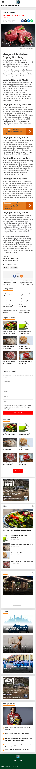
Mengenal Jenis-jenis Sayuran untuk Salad (9, 294)
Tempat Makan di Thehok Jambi (14, 589)
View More (18, 471)
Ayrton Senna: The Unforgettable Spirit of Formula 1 (17, 728)
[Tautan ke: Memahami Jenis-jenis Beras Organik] (6, 547)
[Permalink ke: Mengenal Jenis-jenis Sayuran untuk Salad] (10, 325)
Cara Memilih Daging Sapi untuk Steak (9, 305)
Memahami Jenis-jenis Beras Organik (9, 299)
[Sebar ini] (22, 20)
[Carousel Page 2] (16, 605)
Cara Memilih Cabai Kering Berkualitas (24, 311)
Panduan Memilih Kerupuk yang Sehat (24, 299)
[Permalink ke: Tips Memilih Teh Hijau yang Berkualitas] (26, 325)
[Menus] (2, 2)
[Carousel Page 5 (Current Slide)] (22, 605)
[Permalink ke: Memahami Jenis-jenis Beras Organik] (10, 340)
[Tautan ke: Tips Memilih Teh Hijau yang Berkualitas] (6, 538)
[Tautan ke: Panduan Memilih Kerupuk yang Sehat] (6, 555)
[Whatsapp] (31, 20)
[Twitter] (18, 276)
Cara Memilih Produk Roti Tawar (9, 282)
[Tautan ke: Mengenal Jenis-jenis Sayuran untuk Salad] (18, 518)
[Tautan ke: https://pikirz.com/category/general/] (33, 612)
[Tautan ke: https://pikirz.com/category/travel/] (33, 573)
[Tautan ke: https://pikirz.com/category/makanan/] (33, 506)
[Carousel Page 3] (18, 605)
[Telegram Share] (28, 20)
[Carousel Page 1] (14, 605)
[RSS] (21, 276)
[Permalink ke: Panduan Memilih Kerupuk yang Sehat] (26, 340)
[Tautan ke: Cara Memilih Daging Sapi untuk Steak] (6, 564)
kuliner (5, 268)
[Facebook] (14, 276)
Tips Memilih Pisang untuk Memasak (26, 282)
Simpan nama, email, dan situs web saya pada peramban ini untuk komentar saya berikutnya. (17, 407)
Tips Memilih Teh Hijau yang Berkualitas (25, 294)
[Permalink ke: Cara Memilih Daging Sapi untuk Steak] (10, 355)
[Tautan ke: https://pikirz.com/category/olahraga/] (33, 704)
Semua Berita (16, 766)
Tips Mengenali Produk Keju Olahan (25, 305)
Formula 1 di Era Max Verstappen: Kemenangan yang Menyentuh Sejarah (19, 745)
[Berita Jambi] (18, 2)
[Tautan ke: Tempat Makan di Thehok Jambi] (18, 585)
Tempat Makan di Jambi (10, 260)
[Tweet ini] (25, 20)
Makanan (5, 21)
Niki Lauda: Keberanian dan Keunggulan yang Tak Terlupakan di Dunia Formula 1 (18, 739)
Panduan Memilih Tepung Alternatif (10, 311)
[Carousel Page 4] (20, 605)
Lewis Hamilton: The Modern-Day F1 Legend (17, 749)
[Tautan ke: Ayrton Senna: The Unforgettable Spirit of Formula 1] (18, 716)
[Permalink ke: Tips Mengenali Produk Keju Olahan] (26, 355)
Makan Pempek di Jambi (11, 258)
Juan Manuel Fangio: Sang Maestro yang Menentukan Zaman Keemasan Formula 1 (17, 734)
